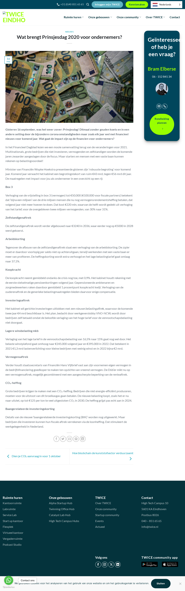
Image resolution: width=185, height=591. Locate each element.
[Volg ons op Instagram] (105, 565)
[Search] (87, 4)
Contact (175, 17)
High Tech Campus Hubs (64, 521)
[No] (180, 585)
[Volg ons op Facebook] (98, 565)
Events (99, 521)
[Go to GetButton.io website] (8, 587)
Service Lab (10, 515)
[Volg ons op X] (111, 565)
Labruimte (9, 509)
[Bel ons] (164, 106)
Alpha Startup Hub (60, 503)
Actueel (100, 526)
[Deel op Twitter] (63, 439)
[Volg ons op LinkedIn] (118, 565)
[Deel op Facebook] (56, 439)
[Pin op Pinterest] (76, 439)
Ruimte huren (72, 17)
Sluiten (161, 583)
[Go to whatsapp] (8, 580)
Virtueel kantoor (13, 532)
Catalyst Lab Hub (59, 515)
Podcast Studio (12, 544)
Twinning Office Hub (61, 509)
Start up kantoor (13, 521)
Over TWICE (154, 17)
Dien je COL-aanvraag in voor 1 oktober (36, 456)
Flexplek (8, 526)
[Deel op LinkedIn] (83, 439)
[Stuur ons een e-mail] (159, 106)
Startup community (107, 515)
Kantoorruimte (12, 503)
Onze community (128, 17)
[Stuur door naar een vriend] (69, 439)
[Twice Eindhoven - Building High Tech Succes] (14, 17)
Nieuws (69, 32)
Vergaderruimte (12, 538)
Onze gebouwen (98, 17)
